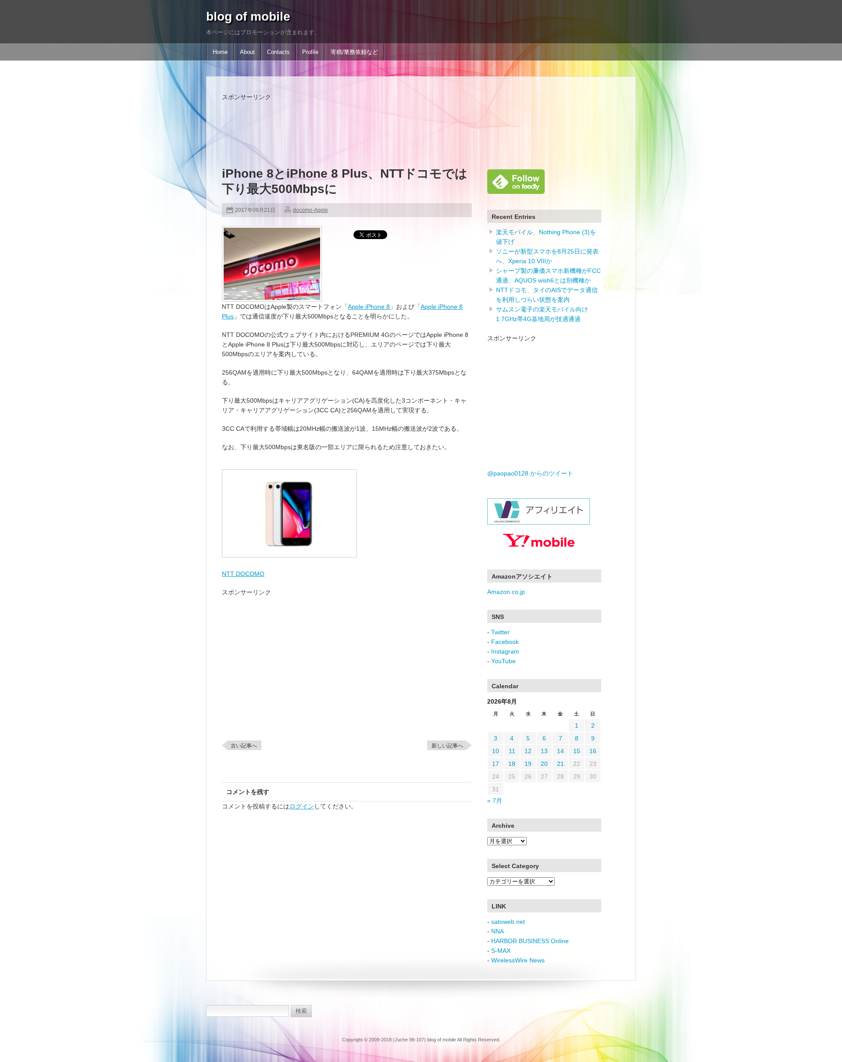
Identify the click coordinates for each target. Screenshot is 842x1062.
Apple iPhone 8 (369, 306)
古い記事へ (244, 746)
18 (511, 763)
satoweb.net (508, 921)
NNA (497, 931)
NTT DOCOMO (243, 573)
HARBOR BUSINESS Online (530, 940)
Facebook (505, 641)
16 (592, 750)
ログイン (301, 806)
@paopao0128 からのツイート (530, 473)
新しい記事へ (447, 746)
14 (560, 750)
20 (544, 763)
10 (495, 750)
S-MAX (500, 950)
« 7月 (494, 800)
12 (528, 750)
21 (560, 763)
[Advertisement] (381, 121)
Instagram (505, 651)
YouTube (503, 661)
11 (512, 750)
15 (576, 750)
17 (495, 763)
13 (544, 750)
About (247, 52)
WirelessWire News (518, 960)
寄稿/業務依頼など (354, 52)
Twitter (500, 632)
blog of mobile (248, 16)
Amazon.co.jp (506, 591)
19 (528, 763)
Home (220, 52)
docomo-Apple (310, 210)
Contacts (278, 52)
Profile (310, 52)
